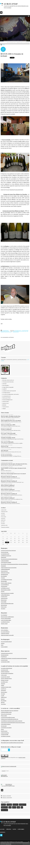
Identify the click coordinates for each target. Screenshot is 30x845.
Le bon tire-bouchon (5, 732)
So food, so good (4, 623)
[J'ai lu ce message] (28, 841)
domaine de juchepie (20, 331)
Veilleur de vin (4, 697)
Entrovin (2, 591)
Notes (14, 829)
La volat (2, 695)
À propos (8, 829)
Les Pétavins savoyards (5, 736)
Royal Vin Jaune (4, 731)
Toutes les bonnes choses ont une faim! (9, 567)
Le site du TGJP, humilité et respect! (8, 717)
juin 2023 (3, 521)
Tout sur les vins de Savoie (6, 714)
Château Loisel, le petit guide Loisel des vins (9, 719)
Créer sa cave (4, 675)
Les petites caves (4, 681)
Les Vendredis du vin (6, 396)
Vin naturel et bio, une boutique (7, 673)
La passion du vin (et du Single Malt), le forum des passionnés (13, 722)
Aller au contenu (4, 1)
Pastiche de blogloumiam (7, 399)
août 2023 (3, 518)
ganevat (14, 807)
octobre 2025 (3, 509)
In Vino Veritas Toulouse (5, 724)
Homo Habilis (3, 601)
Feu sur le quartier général (6, 641)
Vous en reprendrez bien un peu (7, 603)
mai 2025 (3, 513)
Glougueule (3, 565)
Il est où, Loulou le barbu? (6, 618)
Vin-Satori (3, 693)
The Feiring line (4, 586)
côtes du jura (15, 804)
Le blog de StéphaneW (5, 569)
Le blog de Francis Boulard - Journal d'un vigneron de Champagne (14, 658)
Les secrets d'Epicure (5, 631)
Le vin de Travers (4, 660)
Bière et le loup (4, 605)
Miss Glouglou (4, 576)
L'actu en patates (4, 646)
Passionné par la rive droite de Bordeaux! (9, 559)
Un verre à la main (4, 552)
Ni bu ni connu (3, 606)
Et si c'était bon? (4, 615)
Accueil (2, 829)
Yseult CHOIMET (4, 468)
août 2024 (3, 515)
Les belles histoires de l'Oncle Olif (9, 390)
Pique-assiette (4, 715)
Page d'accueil (19, 42)
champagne (9, 804)
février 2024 (3, 516)
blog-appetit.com (4, 776)
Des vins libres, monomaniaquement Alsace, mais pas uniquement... (14, 564)
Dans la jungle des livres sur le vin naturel (11, 420)
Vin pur (2, 729)
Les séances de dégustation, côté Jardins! (10, 394)
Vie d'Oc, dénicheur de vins (6, 678)
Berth (2, 645)
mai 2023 (3, 523)
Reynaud (3, 476)
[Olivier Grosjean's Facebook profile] (8, 766)
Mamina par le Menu (6, 397)
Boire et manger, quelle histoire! (7, 616)
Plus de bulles (3, 700)
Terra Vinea (3, 704)
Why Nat (2, 702)
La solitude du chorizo (5, 621)
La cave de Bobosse (5, 584)
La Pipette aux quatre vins (6, 555)
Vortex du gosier (4, 598)
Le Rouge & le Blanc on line (6, 712)
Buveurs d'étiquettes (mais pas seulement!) (9, 710)
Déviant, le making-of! (6, 429)
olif (2, 485)
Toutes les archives (5, 527)
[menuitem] (12, 42)
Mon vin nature (4, 692)
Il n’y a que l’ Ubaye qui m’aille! (8, 433)
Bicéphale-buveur (4, 574)
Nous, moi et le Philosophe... (7, 442)
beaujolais (3, 804)
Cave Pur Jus (3, 688)
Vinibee (2, 685)
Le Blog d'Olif (3, 770)
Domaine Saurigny (4, 654)
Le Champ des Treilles (5, 661)
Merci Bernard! (4, 450)
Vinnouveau (3, 690)
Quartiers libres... (5, 401)
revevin (14, 331)
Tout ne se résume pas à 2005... (8, 424)
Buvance (3, 699)
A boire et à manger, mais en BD (7, 635)
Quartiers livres (5, 403)
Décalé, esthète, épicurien (6, 583)
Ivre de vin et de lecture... (7, 455)
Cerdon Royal (26, 42)
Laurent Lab (4, 463)
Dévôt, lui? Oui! (4, 446)
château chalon (4, 810)
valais (10, 807)
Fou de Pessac (4, 656)
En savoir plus (8, 843)
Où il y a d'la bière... (5, 630)
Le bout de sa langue (5, 633)
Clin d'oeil (4, 383)
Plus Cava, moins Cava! (11, 42)
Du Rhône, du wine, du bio (6, 687)
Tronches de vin (5, 406)
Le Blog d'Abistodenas (5, 594)
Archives (2, 832)
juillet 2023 (3, 520)
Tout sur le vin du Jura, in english (7, 593)
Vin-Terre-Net (3, 725)
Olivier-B (3, 473)
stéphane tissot (4, 807)
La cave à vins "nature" (5, 676)
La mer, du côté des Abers (6, 620)
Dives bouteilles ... (18, 330)
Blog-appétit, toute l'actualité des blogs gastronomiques (12, 742)
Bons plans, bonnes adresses (8, 380)
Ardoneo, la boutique (5, 671)
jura (22, 807)
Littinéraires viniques (5, 572)
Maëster (2, 643)
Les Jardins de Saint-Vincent (6, 668)
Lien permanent (5, 330)
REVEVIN (7, 331)
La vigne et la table (4, 734)
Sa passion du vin (4, 571)
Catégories (21, 829)
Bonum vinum (4, 600)
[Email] (1, 12)
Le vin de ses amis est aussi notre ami (8, 550)
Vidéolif (4, 408)
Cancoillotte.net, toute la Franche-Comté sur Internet (11, 720)
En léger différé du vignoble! (8, 387)
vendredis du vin (22, 804)
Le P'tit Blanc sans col (5, 588)
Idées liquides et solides (5, 589)
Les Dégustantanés (6, 392)
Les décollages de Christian (6, 579)
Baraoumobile (4, 581)
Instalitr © (4, 389)
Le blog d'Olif (11, 4)
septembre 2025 (4, 511)
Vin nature (3, 608)
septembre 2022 (4, 525)
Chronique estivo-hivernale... (8, 381)
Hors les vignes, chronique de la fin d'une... (11, 416)
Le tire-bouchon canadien (6, 562)
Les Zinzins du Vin (4, 669)
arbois (18, 807)
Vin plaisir (3, 577)
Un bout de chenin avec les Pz (7, 653)
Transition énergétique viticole (8, 437)
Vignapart (3, 683)
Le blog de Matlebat (5, 560)
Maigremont (3, 557)
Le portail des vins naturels (6, 727)
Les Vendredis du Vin (5, 553)
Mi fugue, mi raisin (4, 680)
